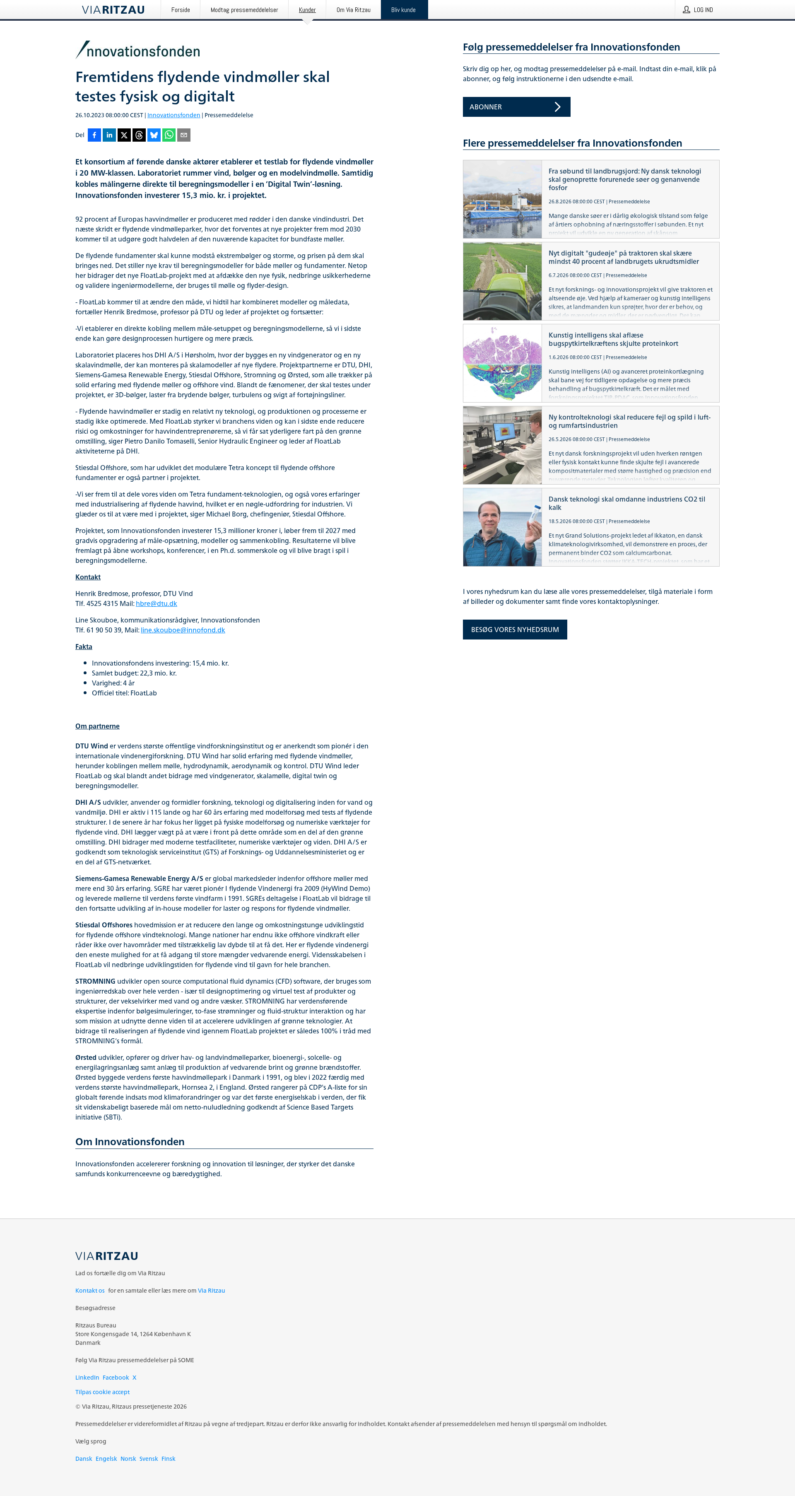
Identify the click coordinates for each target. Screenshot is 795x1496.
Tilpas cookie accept (102, 1392)
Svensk (149, 1458)
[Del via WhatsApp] (169, 135)
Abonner (486, 107)
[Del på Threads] (139, 135)
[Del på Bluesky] (154, 135)
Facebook (116, 1377)
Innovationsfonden (173, 115)
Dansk (83, 1458)
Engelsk (106, 1458)
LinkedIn (87, 1377)
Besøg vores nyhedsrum (515, 629)
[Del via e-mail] (183, 135)
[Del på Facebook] (94, 135)
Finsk (168, 1458)
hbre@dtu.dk (156, 603)
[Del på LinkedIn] (109, 135)
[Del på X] (124, 135)
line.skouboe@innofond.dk (183, 630)
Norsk (128, 1458)
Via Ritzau (211, 1290)
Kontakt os (90, 1290)
